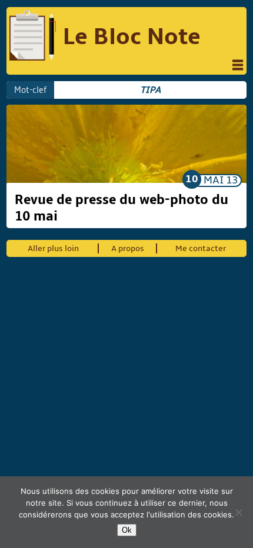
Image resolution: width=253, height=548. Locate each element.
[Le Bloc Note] (32, 37)
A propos (127, 248)
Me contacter (200, 248)
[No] (238, 512)
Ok (127, 530)
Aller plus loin (53, 248)
